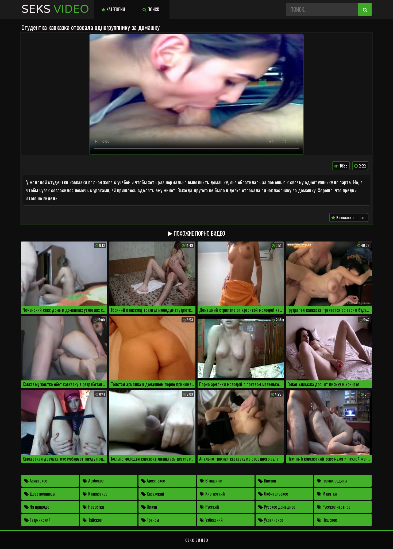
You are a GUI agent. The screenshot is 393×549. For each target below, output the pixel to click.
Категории (115, 9)
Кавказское (97, 493)
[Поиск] (365, 9)
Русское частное (335, 507)
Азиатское (38, 480)
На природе (39, 507)
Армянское (155, 480)
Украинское (273, 520)
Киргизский (214, 493)
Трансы (152, 520)
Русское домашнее (279, 507)
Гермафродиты (334, 480)
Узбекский (213, 520)
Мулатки (329, 493)
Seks (55, 9)
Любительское (275, 493)
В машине (213, 480)
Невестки (95, 507)
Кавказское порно (350, 217)
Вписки (269, 480)
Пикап (151, 507)
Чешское (329, 520)
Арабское (95, 480)
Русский (211, 507)
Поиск (153, 9)
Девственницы (42, 493)
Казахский (155, 493)
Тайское (94, 520)
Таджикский (40, 520)
